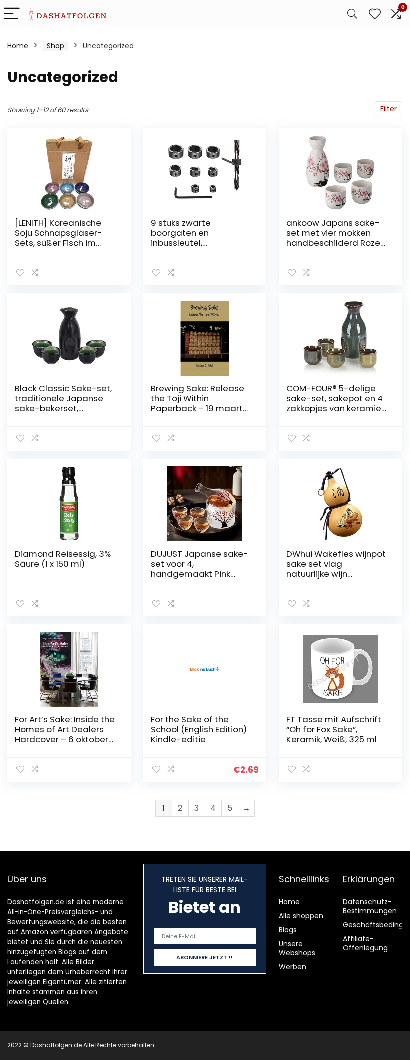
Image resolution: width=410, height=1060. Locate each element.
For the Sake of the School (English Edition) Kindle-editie (199, 730)
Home (18, 46)
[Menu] (12, 14)
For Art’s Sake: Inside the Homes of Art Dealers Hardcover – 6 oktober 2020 (65, 735)
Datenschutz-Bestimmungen (370, 906)
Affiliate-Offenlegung (365, 943)
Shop (55, 46)
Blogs (288, 930)
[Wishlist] (375, 14)
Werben (292, 967)
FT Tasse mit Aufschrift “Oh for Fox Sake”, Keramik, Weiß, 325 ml (334, 730)
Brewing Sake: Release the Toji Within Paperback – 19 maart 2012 (197, 403)
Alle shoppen (301, 916)
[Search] (352, 14)
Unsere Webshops (297, 948)
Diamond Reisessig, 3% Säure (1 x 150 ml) (63, 559)
